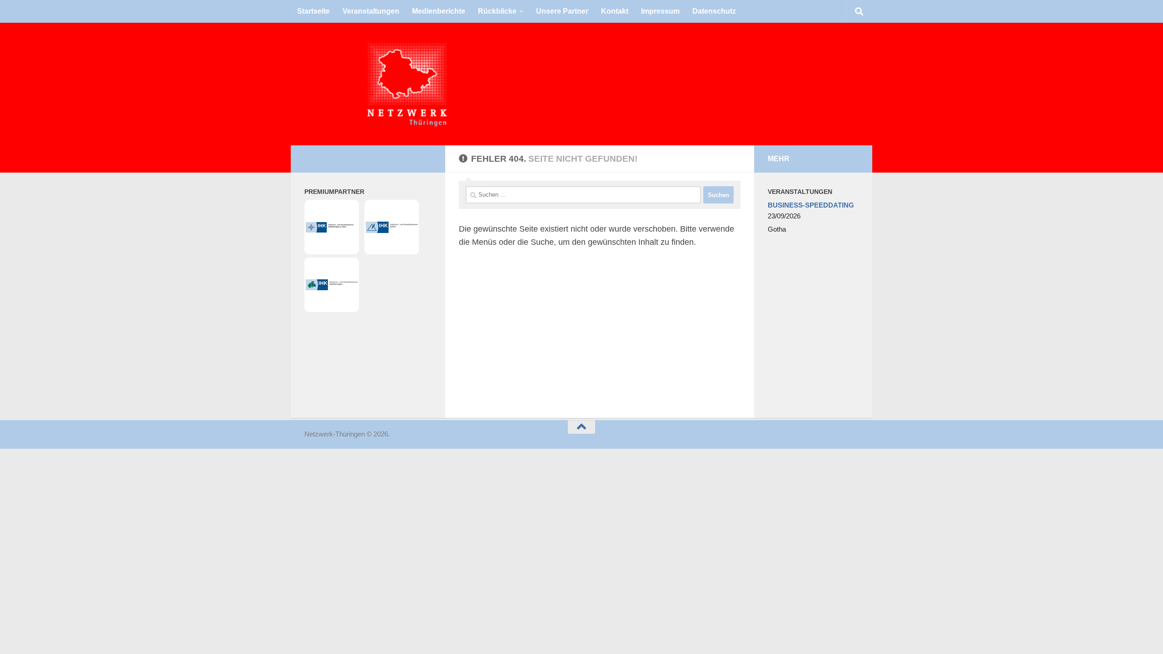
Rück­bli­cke (497, 11)
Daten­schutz (714, 11)
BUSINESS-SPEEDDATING (811, 205)
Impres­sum (660, 11)
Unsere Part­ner (562, 11)
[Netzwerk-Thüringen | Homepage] (345, 84)
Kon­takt (614, 11)
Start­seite (313, 11)
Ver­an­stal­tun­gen (371, 11)
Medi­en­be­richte (438, 11)
